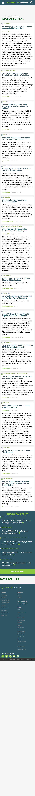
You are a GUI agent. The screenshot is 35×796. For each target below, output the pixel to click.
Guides (20, 625)
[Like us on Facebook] (2, 656)
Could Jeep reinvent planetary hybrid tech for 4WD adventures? (17, 542)
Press (19, 638)
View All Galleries (17, 571)
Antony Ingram (6, 31)
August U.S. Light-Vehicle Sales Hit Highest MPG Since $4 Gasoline (16, 315)
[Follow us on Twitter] (6, 656)
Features (4, 615)
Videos (20, 597)
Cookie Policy (21, 646)
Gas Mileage (5, 602)
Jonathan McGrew (7, 221)
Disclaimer (21, 644)
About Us (20, 633)
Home (3, 16)
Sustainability (5, 600)
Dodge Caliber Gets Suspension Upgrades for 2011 (14, 201)
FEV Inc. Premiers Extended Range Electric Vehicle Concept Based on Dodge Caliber (15, 483)
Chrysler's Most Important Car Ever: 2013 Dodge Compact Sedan (16, 138)
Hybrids (3, 605)
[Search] (31, 2)
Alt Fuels (4, 610)
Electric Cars (5, 607)
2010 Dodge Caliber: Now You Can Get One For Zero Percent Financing (17, 297)
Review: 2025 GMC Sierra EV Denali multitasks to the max (15, 532)
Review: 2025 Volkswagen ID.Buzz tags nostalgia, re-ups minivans (16, 521)
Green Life (21, 627)
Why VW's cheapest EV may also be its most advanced (16, 564)
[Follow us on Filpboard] (18, 656)
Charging (4, 595)
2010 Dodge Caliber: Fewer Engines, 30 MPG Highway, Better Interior (17, 346)
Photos (20, 595)
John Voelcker (6, 96)
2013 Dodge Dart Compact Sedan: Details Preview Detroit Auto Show (16, 74)
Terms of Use (22, 641)
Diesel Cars (4, 612)
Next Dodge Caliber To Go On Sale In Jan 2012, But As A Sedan (16, 169)
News (7, 16)
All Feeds (20, 609)
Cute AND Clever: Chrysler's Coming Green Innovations (16, 406)
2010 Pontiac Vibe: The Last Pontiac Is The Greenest (17, 451)
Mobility (3, 597)
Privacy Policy (22, 649)
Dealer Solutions (22, 603)
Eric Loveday (6, 506)
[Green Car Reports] (17, 2)
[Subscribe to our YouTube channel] (14, 656)
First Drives (21, 617)
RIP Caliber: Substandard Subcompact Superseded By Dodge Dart (17, 27)
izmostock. (30, 659)
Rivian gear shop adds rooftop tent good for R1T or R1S (17, 553)
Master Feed (21, 612)
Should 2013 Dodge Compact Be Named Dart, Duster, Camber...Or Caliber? (15, 106)
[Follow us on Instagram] (10, 656)
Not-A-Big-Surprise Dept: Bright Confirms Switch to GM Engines (14, 230)
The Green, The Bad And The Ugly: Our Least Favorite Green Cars (17, 377)
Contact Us (21, 636)
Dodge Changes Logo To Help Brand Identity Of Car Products (16, 279)
